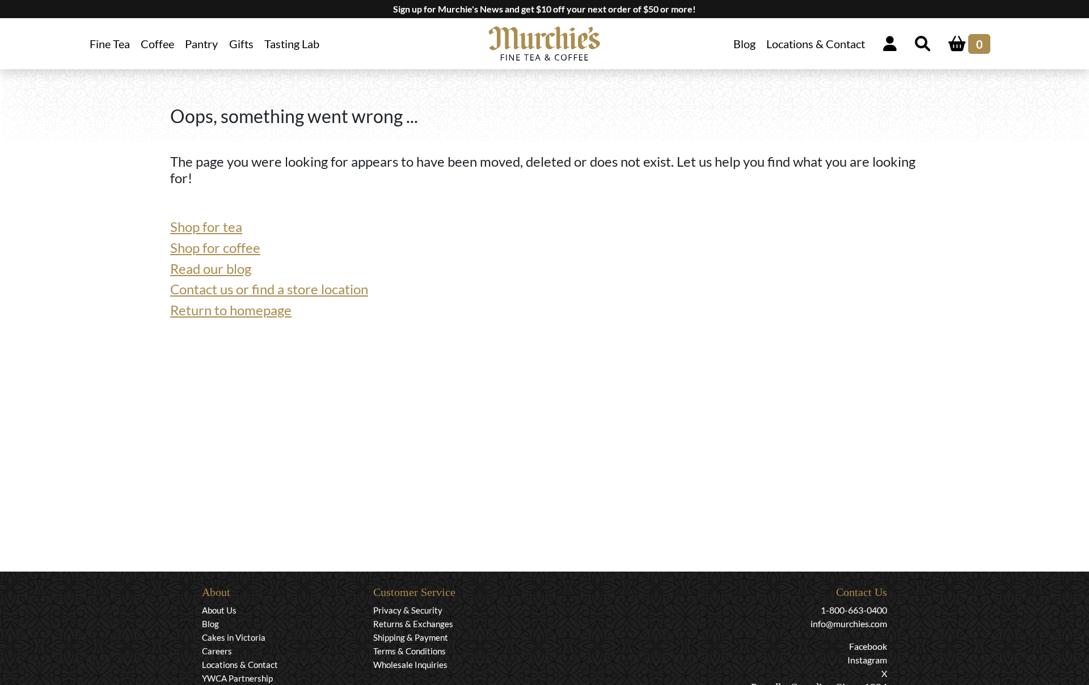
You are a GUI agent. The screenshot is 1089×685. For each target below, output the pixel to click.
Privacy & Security (407, 610)
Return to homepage (231, 310)
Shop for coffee (215, 247)
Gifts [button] (241, 43)
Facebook (868, 646)
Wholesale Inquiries (410, 664)
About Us (219, 610)
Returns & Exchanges (413, 624)
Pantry (201, 43)
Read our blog (210, 268)
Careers (217, 651)
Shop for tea (206, 226)
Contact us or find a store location (269, 289)
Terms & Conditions (409, 651)
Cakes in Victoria (233, 637)
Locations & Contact (815, 43)
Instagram (867, 659)
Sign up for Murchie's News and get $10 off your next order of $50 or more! (544, 8)
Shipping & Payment (410, 637)
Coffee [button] (157, 43)
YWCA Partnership (237, 678)
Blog (744, 43)
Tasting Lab (291, 43)
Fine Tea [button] (110, 43)
